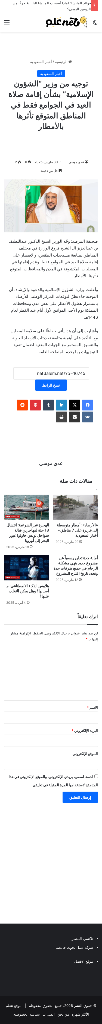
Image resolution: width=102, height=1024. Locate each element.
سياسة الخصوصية (26, 1014)
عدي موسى (76, 162)
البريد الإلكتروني (85, 730)
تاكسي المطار (82, 938)
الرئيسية (62, 61)
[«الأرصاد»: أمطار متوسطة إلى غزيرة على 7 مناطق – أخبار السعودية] (75, 507)
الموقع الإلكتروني (85, 753)
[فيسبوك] (87, 405)
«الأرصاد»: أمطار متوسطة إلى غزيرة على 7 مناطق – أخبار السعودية (77, 530)
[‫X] (74, 405)
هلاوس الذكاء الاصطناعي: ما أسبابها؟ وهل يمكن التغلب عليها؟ (27, 590)
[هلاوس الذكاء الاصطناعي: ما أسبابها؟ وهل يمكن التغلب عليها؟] (26, 567)
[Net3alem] (66, 22)
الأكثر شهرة (80, 1014)
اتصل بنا (48, 1014)
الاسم (92, 707)
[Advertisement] (51, 864)
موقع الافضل (83, 961)
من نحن (63, 1014)
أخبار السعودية (41, 61)
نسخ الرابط (51, 385)
